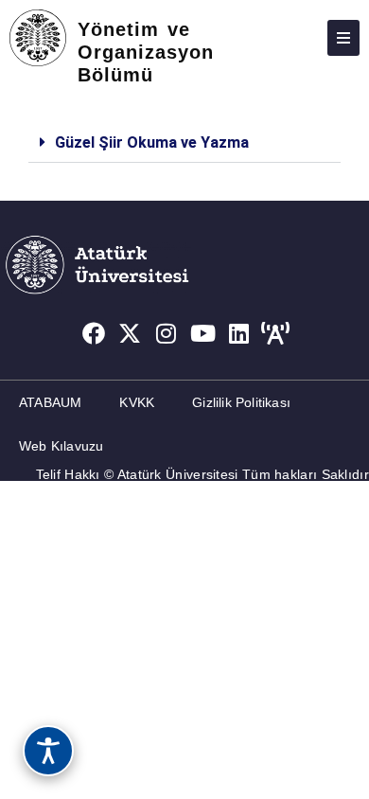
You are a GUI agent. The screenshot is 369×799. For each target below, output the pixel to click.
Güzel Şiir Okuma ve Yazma (152, 142)
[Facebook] (94, 333)
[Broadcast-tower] (276, 333)
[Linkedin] (239, 333)
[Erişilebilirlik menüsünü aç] (48, 750)
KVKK (136, 402)
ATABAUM (50, 402)
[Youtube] (203, 333)
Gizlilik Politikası (241, 402)
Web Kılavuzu (61, 445)
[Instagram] (166, 333)
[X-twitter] (130, 333)
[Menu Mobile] (343, 38)
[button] (184, 143)
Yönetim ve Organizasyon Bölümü (146, 52)
